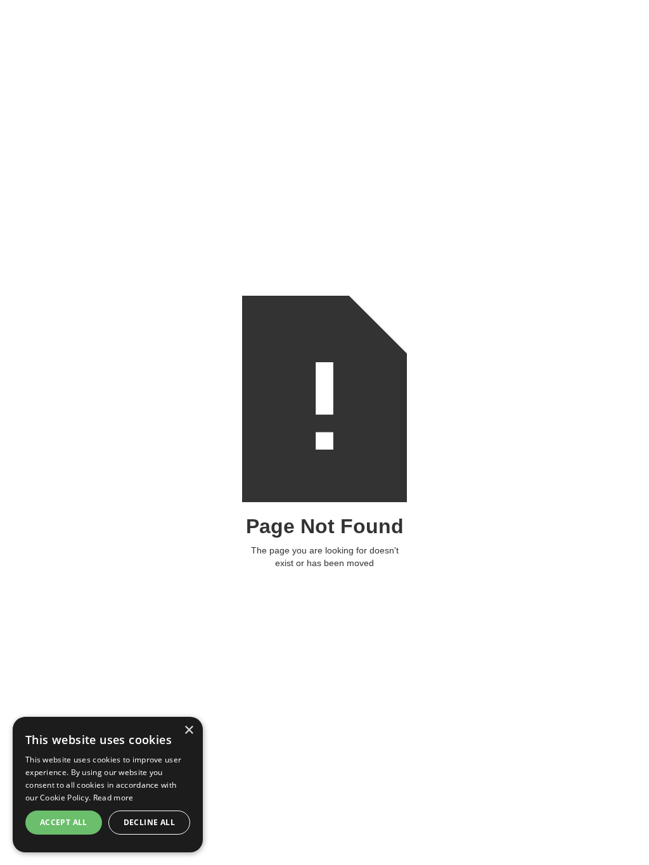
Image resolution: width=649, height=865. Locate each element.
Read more (113, 797)
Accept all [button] (63, 822)
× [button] (188, 730)
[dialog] (108, 784)
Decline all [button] (149, 822)
